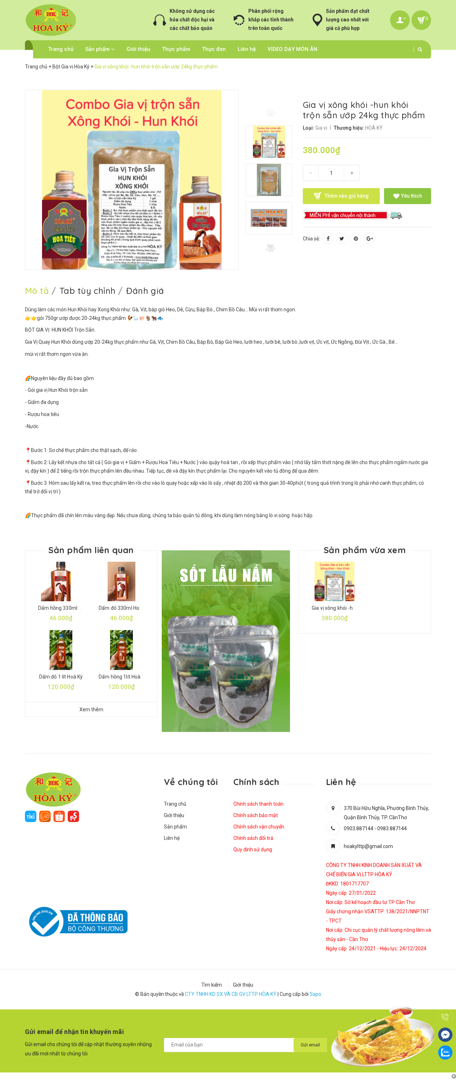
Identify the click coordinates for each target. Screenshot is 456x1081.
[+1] (369, 238)
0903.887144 (358, 828)
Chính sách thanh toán (258, 804)
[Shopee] (59, 816)
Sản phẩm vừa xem (365, 550)
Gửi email (310, 1045)
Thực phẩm (176, 49)
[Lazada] (45, 816)
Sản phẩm (98, 49)
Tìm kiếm (211, 985)
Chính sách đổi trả (253, 838)
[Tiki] (30, 816)
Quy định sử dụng (252, 849)
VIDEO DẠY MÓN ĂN (292, 49)
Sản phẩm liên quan (91, 550)
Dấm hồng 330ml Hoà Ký (66, 608)
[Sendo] (73, 816)
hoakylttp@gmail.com (368, 846)
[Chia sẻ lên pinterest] (356, 238)
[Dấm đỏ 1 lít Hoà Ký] (61, 650)
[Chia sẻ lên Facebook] (328, 238)
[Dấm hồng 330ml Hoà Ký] (61, 581)
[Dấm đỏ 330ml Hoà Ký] (121, 581)
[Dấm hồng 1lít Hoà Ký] (121, 650)
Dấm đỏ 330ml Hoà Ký (124, 608)
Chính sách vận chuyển (258, 827)
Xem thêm (91, 709)
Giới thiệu (138, 49)
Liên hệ (247, 49)
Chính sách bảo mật (255, 815)
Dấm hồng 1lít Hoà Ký (123, 677)
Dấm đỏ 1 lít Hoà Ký (61, 677)
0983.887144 (392, 828)
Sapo (315, 994)
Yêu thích (411, 196)
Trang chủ (60, 49)
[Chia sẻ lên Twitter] (342, 238)
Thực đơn (214, 49)
